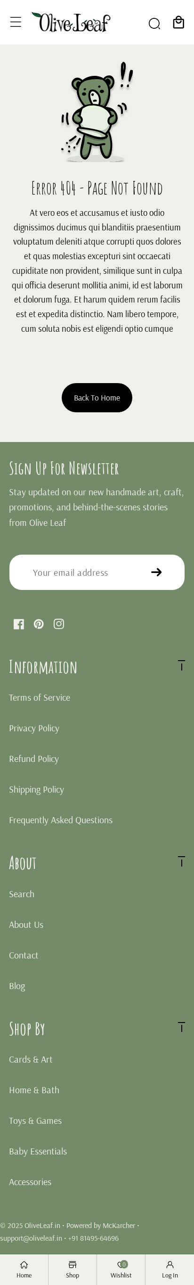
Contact (24, 955)
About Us (26, 924)
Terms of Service (39, 697)
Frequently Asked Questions (61, 820)
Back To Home (97, 397)
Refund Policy (34, 758)
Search (21, 894)
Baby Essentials (38, 1151)
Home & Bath (34, 1090)
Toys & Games (35, 1120)
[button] (16, 22)
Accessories (30, 1181)
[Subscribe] (156, 572)
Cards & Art (31, 1059)
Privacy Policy (34, 728)
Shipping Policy (36, 789)
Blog (17, 985)
